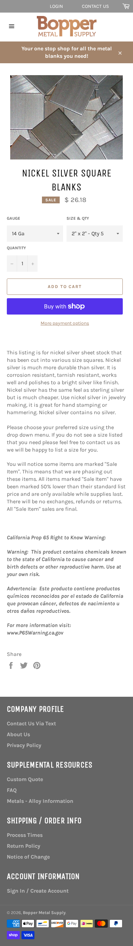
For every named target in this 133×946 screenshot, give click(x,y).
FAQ (12, 790)
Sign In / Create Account (38, 891)
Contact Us (95, 6)
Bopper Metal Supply (44, 912)
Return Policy (23, 846)
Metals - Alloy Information (40, 801)
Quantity (16, 248)
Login (56, 6)
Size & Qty (77, 218)
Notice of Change (28, 857)
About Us (18, 734)
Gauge (13, 218)
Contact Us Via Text (31, 723)
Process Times (25, 835)
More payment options (65, 323)
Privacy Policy (24, 745)
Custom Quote (25, 779)
